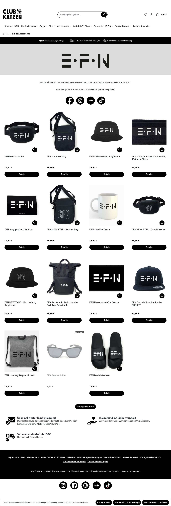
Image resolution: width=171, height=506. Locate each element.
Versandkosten (77, 471)
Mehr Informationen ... (81, 502)
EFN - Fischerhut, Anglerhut (104, 156)
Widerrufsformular (112, 457)
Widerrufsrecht (48, 457)
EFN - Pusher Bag (56, 156)
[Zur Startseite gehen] (12, 14)
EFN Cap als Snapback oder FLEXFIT (147, 303)
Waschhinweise (130, 457)
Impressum (13, 457)
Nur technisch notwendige (127, 502)
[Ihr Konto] (152, 14)
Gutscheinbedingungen (74, 462)
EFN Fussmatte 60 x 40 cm (104, 302)
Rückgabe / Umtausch (150, 457)
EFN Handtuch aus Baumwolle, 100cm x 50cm (149, 157)
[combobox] (82, 15)
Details (22, 174)
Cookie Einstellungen (98, 462)
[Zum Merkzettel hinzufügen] (34, 149)
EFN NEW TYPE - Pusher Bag (62, 229)
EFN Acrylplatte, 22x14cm (19, 229)
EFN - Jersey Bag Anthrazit (20, 375)
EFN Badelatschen (99, 375)
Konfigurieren (103, 502)
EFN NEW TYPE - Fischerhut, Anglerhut (20, 303)
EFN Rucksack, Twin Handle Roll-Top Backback (62, 303)
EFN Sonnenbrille (56, 375)
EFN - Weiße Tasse (99, 229)
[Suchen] (104, 14)
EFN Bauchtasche (14, 156)
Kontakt (61, 457)
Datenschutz (33, 457)
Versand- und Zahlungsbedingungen (84, 457)
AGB (23, 457)
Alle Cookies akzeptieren (155, 502)
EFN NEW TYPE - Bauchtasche (148, 229)
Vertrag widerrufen (85, 407)
